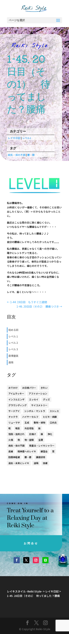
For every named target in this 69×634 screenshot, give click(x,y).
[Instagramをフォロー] (36, 560)
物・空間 (29, 439)
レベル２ (13, 342)
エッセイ (33, 399)
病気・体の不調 (16, 155)
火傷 (10, 439)
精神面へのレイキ (27, 451)
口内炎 (53, 422)
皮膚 (10, 451)
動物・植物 (39, 422)
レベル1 (26, 138)
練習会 (44, 451)
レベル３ (13, 349)
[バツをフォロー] (26, 560)
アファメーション (38, 393)
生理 (40, 439)
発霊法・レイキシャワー (41, 445)
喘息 (17, 428)
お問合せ (31, 543)
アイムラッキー (16, 393)
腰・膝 (31, 155)
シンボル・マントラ (34, 411)
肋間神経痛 (14, 457)
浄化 (50, 434)
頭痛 (45, 463)
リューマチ (14, 422)
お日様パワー (29, 387)
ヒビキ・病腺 (50, 416)
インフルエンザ (16, 399)
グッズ (46, 399)
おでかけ (13, 387)
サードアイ (14, 411)
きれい (44, 387)
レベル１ (13, 336)
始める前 (13, 330)
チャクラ (13, 416)
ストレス (54, 411)
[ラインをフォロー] (45, 560)
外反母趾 (29, 428)
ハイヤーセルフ (30, 416)
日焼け (32, 434)
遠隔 (10, 362)
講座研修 (40, 457)
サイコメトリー (39, 405)
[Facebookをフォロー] (17, 560)
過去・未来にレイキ (18, 463)
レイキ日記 (14, 138)
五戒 (27, 422)
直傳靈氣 (13, 356)
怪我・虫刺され (16, 434)
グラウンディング (17, 405)
